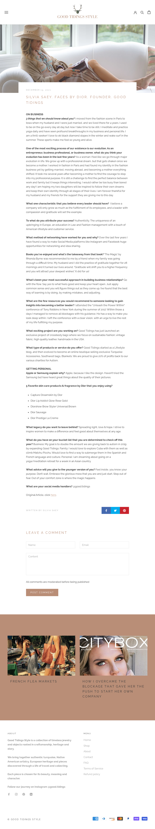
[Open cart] (149, 12)
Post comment (42, 592)
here (53, 494)
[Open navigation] (6, 12)
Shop (87, 745)
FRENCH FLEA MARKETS (33, 681)
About (87, 751)
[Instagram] (16, 794)
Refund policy (92, 774)
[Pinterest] (23, 794)
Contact (88, 757)
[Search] (142, 12)
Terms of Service (93, 768)
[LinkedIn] (31, 794)
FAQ (86, 762)
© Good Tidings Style (24, 819)
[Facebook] (9, 794)
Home (87, 739)
